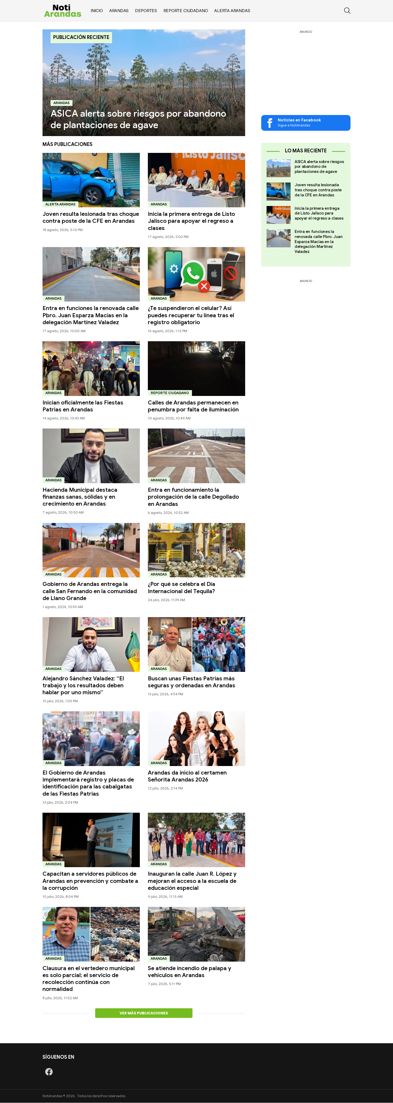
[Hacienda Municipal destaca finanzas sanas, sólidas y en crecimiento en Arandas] (91, 455)
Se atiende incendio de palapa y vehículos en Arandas (189, 972)
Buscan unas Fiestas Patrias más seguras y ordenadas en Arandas (191, 682)
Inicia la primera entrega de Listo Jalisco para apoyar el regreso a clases (191, 221)
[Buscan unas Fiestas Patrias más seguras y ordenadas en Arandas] (196, 644)
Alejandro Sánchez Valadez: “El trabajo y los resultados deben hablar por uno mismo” (83, 685)
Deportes (146, 10)
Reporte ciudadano (185, 10)
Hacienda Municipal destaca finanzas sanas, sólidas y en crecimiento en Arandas (80, 496)
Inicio (97, 10)
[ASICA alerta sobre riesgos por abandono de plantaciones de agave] (144, 82)
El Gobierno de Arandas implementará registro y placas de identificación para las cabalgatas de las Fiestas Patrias (88, 783)
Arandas (119, 10)
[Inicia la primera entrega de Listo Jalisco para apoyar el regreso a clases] (196, 180)
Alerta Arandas (232, 10)
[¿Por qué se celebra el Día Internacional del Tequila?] (196, 550)
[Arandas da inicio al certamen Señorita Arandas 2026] (196, 738)
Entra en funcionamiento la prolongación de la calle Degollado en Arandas (193, 496)
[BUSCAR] (347, 10)
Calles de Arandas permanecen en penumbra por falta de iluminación (193, 406)
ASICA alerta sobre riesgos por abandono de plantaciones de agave (319, 166)
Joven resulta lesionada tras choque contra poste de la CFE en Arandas (91, 217)
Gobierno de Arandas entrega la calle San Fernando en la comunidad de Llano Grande (90, 591)
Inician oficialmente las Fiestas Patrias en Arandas (83, 406)
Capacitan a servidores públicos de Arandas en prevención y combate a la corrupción (90, 880)
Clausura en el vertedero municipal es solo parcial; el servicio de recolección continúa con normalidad (89, 979)
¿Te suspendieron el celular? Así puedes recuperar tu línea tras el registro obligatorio (191, 315)
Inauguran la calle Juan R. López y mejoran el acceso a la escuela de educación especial (192, 880)
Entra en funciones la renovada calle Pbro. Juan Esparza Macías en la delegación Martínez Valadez (91, 315)
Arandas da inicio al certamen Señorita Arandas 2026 (187, 776)
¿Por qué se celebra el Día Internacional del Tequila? (181, 587)
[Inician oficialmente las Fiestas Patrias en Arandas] (91, 368)
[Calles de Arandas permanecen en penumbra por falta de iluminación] (196, 368)
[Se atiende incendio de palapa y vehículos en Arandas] (196, 934)
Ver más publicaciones (144, 1013)
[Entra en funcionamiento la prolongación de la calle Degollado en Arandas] (196, 455)
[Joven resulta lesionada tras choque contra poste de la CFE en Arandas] (91, 180)
